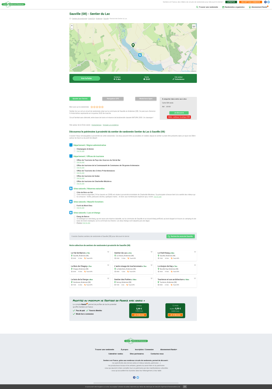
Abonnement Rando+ (168, 350)
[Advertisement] (133, 90)
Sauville (106, 18)
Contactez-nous (157, 354)
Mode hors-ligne (145, 99)
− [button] (71, 28)
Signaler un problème (111, 125)
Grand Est (91, 18)
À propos (231, 2)
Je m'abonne (139, 315)
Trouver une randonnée (208, 7)
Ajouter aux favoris (80, 99)
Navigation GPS (113, 99)
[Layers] (194, 26)
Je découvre (179, 113)
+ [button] (71, 25)
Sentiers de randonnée (79, 18)
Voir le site (80, 151)
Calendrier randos (115, 354)
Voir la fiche (86, 78)
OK (185, 387)
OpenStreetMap (186, 71)
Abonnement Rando (259, 7)
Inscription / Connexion (144, 350)
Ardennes (99, 18)
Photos (79, 223)
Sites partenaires (137, 354)
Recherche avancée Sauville (182, 236)
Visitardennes (179, 79)
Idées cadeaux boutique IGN (179, 117)
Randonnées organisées (235, 7)
